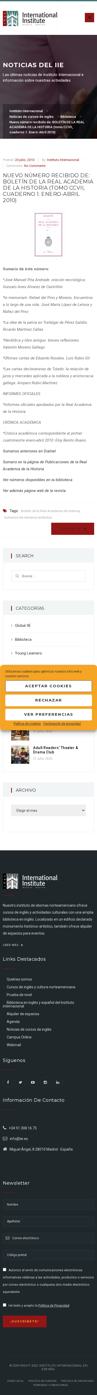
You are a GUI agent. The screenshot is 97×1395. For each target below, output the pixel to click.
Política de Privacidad (53, 1305)
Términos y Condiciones (50, 1385)
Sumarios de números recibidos (28, 517)
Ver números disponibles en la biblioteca (37, 479)
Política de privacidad (77, 1380)
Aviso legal (15, 1380)
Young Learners (28, 653)
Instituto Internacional (63, 160)
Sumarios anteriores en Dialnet (29, 451)
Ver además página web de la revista (34, 490)
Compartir (70, 528)
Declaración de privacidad (62, 724)
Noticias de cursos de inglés (29, 1029)
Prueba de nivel (19, 995)
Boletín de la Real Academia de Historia (50, 511)
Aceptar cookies (48, 685)
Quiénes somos (19, 979)
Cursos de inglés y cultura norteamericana (41, 987)
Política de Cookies (42, 1380)
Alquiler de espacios (23, 1014)
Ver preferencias (48, 714)
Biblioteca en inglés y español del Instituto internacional (38, 1004)
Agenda (13, 1022)
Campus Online (19, 1037)
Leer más (11, 945)
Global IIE (23, 625)
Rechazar (48, 700)
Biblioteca (23, 639)
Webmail (14, 1045)
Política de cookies (27, 724)
